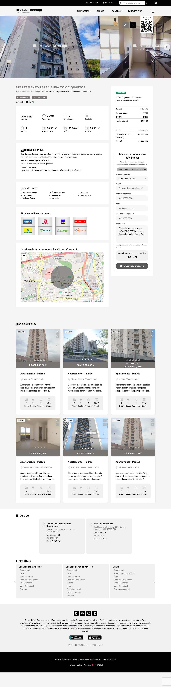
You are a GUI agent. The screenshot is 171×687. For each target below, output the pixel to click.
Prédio (69, 586)
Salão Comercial (27, 586)
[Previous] (19, 345)
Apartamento (21, 92)
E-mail (118, 203)
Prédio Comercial (121, 583)
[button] (156, 3)
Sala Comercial (26, 583)
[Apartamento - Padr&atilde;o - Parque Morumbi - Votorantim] (28, 11)
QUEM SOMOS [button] (83, 11)
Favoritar (24, 98)
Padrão (30, 92)
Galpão (70, 583)
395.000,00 (143, 130)
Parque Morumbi (41, 92)
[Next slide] (167, 47)
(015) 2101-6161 (110, 3)
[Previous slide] (4, 47)
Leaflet (87, 301)
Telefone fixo (125, 213)
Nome (118, 184)
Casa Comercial (26, 576)
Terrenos (71, 595)
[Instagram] (88, 613)
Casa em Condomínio (29, 580)
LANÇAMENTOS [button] (135, 11)
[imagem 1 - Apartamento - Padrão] (38, 345)
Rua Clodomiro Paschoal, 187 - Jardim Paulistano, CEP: (110, 528)
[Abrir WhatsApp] (164, 680)
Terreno (23, 589)
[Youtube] (82, 613)
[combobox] (132, 178)
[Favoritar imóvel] (57, 332)
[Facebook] (76, 613)
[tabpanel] (85, 47)
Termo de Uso (96, 645)
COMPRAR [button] (116, 11)
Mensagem (120, 224)
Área (116, 576)
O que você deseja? (123, 174)
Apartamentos (73, 570)
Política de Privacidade (78, 645)
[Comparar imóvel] (57, 336)
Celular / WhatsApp (123, 193)
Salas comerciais (74, 592)
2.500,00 (144, 109)
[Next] (56, 345)
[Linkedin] (94, 613)
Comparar (40, 98)
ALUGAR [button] (101, 11)
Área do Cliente (92, 3)
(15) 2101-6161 (52, 538)
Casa (22, 573)
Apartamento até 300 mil (124, 573)
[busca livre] (147, 3)
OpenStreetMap (98, 301)
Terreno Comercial (122, 589)
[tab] (125, 25)
